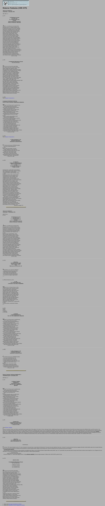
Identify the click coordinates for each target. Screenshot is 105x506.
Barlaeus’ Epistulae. (8, 427)
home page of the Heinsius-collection (15, 504)
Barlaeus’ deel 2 (9, 98)
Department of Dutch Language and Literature (17, 505)
